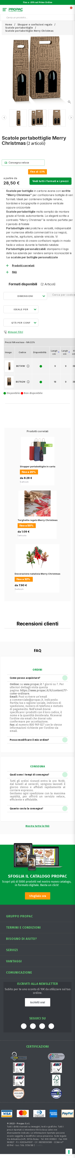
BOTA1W (20, 366)
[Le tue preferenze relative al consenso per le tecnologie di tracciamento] (69, 1152)
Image (8, 352)
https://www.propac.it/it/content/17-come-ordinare (39, 692)
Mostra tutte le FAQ (37, 826)
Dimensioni (25, 296)
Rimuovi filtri (15, 332)
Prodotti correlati (23, 265)
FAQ (14, 272)
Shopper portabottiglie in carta (37, 466)
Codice (22, 352)
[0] (71, 10)
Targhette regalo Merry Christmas (38, 520)
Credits (39, 1145)
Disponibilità (39, 352)
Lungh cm (54, 352)
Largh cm (65, 352)
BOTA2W (20, 381)
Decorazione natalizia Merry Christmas (37, 573)
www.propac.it (33, 684)
